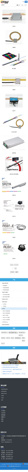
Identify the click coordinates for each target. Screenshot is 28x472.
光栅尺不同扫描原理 (7, 371)
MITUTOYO (4, 393)
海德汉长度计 (5, 299)
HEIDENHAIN (4, 389)
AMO (2, 397)
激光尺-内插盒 (5, 315)
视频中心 (3, 417)
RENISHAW (4, 391)
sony (3, 343)
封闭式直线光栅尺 (6, 294)
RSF (2, 400)
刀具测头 (4, 306)
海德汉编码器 (5, 283)
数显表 (3, 338)
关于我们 (3, 410)
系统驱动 (18, 338)
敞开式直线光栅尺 (6, 296)
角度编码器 (5, 285)
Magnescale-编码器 (6, 319)
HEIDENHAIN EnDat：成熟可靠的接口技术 (12, 369)
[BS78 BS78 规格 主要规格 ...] (14, 16)
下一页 (12, 272)
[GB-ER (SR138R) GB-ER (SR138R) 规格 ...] (14, 164)
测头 (12, 338)
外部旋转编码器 (6, 287)
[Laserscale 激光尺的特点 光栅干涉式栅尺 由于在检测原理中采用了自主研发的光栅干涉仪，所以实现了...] (14, 122)
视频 (23, 338)
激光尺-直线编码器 (6, 311)
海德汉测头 (4, 301)
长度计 (8, 338)
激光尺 (21, 335)
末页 (17, 272)
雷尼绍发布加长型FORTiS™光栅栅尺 (11, 365)
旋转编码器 (22, 332)
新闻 (23, 340)
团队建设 (3, 414)
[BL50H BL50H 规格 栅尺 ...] (14, 58)
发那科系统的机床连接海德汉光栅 (10, 367)
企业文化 (3, 412)
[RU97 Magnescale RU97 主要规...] (14, 248)
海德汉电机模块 (5, 324)
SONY (25, 5)
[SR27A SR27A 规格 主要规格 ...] (14, 185)
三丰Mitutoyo (5, 322)
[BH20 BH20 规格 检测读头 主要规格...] (14, 37)
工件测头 (4, 304)
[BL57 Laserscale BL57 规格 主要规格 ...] (14, 101)
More (25, 351)
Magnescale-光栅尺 (6, 317)
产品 (22, 5)
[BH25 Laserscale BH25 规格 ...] (14, 79)
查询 (2, 421)
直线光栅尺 (4, 332)
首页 (19, 5)
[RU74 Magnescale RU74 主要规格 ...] (14, 206)
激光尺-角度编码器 (6, 313)
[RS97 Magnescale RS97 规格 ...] (14, 227)
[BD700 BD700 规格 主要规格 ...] (14, 143)
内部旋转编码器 (6, 289)
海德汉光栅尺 (5, 292)
